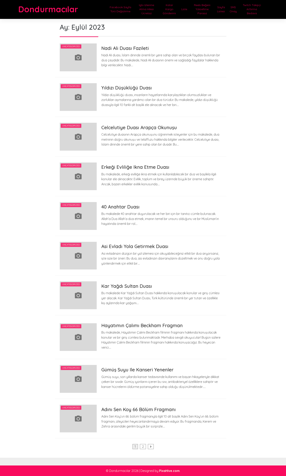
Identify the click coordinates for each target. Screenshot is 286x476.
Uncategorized (71, 46)
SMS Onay (233, 9)
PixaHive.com (169, 471)
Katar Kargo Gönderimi (169, 9)
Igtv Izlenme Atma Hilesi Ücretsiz (146, 9)
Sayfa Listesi (221, 9)
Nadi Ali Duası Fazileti (125, 48)
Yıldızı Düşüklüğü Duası (126, 88)
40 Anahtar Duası (120, 207)
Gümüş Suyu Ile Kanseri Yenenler (137, 370)
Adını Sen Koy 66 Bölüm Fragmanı (138, 409)
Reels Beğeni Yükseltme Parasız (202, 9)
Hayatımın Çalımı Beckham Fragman (142, 325)
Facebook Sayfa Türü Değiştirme (120, 9)
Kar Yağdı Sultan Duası (126, 286)
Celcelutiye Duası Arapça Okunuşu (139, 127)
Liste (184, 9)
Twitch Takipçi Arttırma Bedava (252, 9)
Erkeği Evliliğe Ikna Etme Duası (135, 167)
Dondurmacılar (48, 9)
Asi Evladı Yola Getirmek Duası (134, 246)
